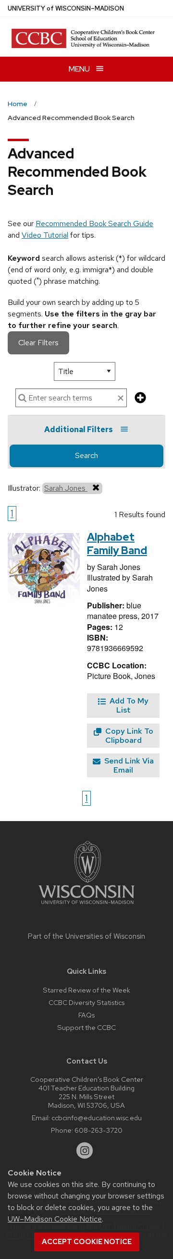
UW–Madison (66, 8)
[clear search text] (120, 398)
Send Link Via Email (128, 765)
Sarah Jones (65, 488)
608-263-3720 (98, 1130)
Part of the (86, 936)
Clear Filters (38, 343)
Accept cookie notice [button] (87, 1242)
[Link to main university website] (86, 906)
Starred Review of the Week (86, 989)
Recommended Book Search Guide (94, 223)
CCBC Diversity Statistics (86, 1002)
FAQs (86, 1014)
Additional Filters (78, 429)
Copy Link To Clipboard (128, 735)
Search (86, 455)
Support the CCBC (86, 1027)
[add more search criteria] (140, 398)
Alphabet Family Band (117, 544)
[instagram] (84, 1150)
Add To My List (128, 705)
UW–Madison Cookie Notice (55, 1219)
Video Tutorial (45, 235)
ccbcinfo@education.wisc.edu (96, 1117)
